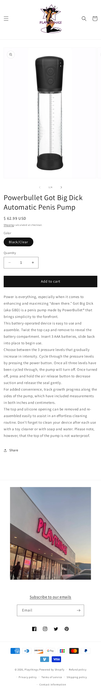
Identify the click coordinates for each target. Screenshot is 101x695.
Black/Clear (18, 242)
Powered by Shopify (51, 669)
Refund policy (77, 669)
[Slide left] (39, 187)
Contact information (52, 684)
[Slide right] (61, 187)
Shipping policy (77, 677)
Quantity (10, 253)
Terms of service (51, 677)
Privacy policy (28, 677)
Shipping (9, 225)
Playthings (31, 669)
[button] (6, 18)
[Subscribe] (78, 610)
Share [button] (13, 450)
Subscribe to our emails (50, 596)
